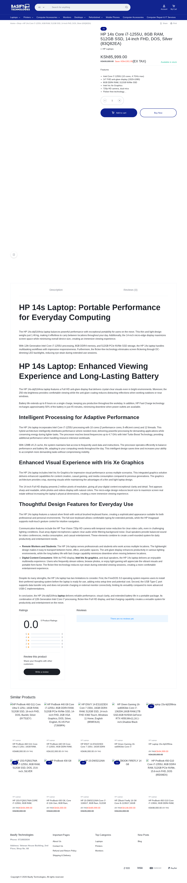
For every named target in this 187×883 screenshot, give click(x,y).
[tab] (56, 289)
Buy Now (158, 113)
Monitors (67, 17)
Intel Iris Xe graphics (87, 558)
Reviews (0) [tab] (130, 289)
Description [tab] (56, 289)
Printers (27, 17)
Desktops (78, 17)
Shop (19, 23)
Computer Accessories (47, 17)
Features (105, 69)
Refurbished (94, 17)
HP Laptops (108, 49)
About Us (57, 841)
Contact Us (58, 846)
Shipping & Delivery (62, 855)
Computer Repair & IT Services (161, 17)
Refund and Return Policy (64, 850)
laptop (61, 595)
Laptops (14, 17)
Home (12, 23)
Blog (140, 841)
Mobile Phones (113, 17)
